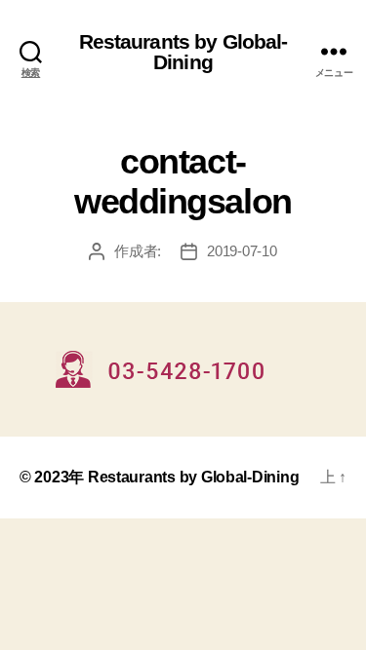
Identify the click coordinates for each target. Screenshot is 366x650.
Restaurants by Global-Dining (183, 51)
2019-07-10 (241, 251)
